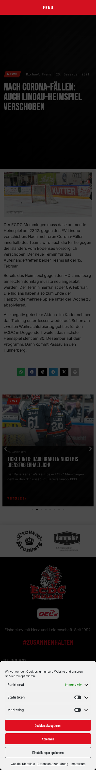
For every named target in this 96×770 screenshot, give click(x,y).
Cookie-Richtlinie (23, 764)
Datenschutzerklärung (52, 764)
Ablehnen (48, 739)
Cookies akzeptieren (48, 725)
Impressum (78, 764)
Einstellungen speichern (48, 752)
